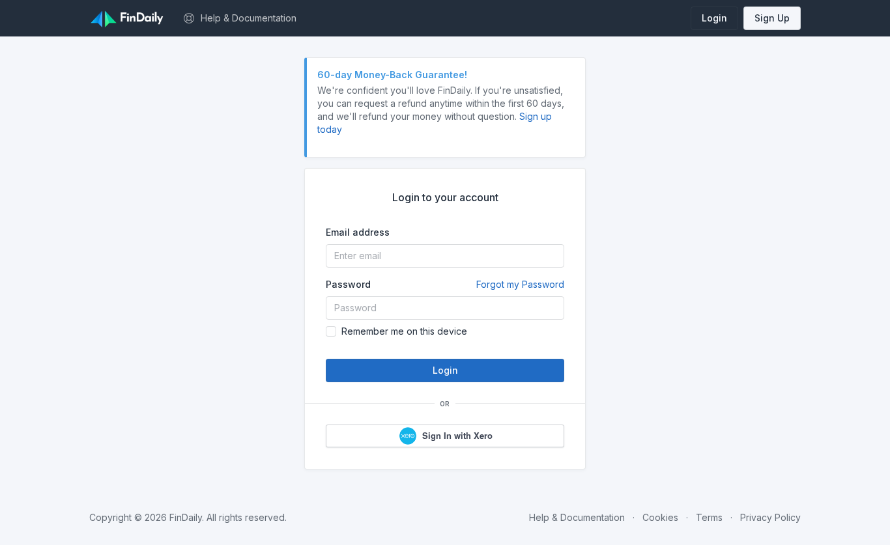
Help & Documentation (577, 517)
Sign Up (772, 17)
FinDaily (185, 517)
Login (714, 17)
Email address (358, 232)
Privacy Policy (770, 517)
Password (445, 284)
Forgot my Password (520, 284)
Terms (709, 517)
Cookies (660, 517)
